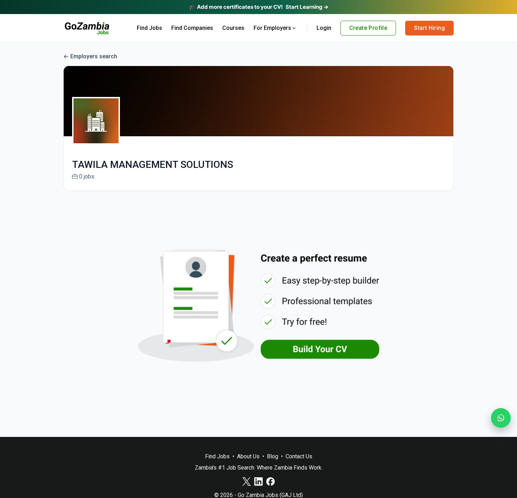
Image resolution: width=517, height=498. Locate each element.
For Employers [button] (272, 28)
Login (324, 28)
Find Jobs (149, 28)
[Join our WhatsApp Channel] (501, 418)
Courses (233, 28)
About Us (248, 456)
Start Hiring (429, 28)
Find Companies (192, 28)
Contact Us (299, 456)
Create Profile (368, 28)
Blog (272, 456)
